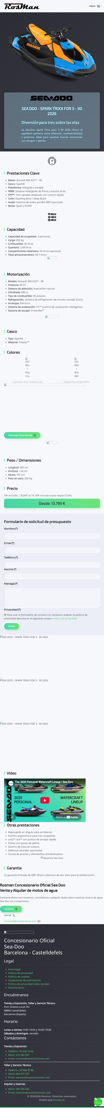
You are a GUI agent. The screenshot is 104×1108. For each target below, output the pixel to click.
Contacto (9, 909)
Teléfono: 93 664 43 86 (21, 1070)
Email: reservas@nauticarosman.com (29, 1092)
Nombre (11, 528)
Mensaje (11, 583)
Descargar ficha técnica (20, 435)
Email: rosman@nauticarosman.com (29, 1058)
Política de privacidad (64, 618)
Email (9, 543)
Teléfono (11, 557)
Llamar (7, 915)
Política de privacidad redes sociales (29, 984)
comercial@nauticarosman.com (20, 921)
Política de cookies (19, 976)
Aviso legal (14, 969)
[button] (95, 6)
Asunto (10, 569)
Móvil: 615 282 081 (18, 1055)
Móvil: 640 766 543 (18, 1089)
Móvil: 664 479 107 (18, 1073)
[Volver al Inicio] (21, 6)
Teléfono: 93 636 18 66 (21, 1051)
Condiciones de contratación (24, 980)
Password (58, 1099)
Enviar (11, 626)
